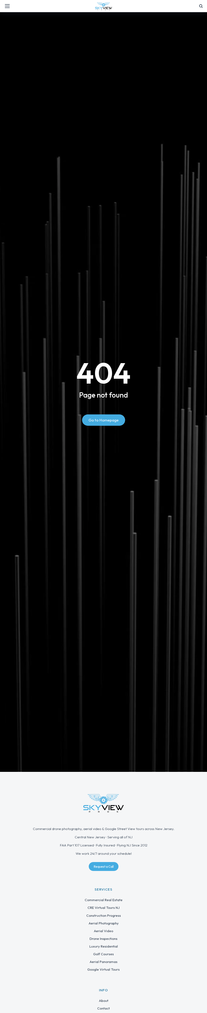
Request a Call (104, 866)
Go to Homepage (104, 420)
